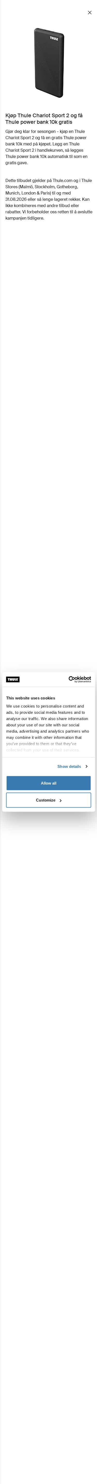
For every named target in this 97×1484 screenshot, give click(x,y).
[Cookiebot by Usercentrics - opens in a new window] (69, 679)
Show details (69, 766)
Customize (45, 800)
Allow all (48, 783)
